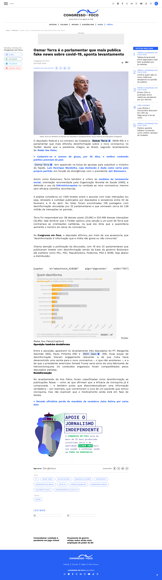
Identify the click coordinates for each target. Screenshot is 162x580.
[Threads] (151, 3)
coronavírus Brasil (99, 484)
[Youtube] (141, 3)
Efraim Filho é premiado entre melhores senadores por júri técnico (146, 96)
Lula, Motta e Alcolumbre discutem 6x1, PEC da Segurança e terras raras (147, 113)
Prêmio (110, 24)
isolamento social (43, 490)
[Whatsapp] (113, 3)
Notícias (53, 24)
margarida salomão (83, 479)
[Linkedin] (132, 3)
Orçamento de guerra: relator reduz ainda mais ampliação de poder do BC (80, 540)
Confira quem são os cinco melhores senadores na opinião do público (147, 78)
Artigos (75, 24)
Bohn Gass (90, 353)
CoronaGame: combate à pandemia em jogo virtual (46, 539)
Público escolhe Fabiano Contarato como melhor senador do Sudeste (147, 131)
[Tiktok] (146, 3)
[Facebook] (122, 3)
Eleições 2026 (88, 24)
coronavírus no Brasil (44, 484)
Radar (100, 24)
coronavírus (101, 479)
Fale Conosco (93, 564)
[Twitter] (127, 3)
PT (36, 479)
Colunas (64, 24)
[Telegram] (118, 3)
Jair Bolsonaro (63, 479)
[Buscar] (156, 3)
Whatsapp (13, 59)
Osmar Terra (99, 140)
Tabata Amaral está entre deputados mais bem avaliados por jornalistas (147, 60)
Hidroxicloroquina (78, 484)
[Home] (81, 13)
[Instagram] (136, 3)
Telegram (13, 64)
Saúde (37, 499)
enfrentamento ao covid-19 (67, 490)
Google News (14, 68)
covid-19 (62, 484)
